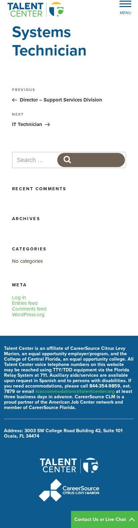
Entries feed (25, 303)
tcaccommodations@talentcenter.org (75, 391)
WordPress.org (28, 315)
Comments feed (29, 309)
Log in (19, 297)
